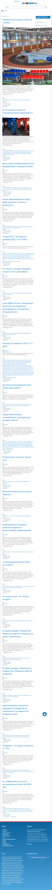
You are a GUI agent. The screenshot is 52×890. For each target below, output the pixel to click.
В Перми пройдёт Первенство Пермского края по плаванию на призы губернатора (17, 634)
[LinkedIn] (29, 3)
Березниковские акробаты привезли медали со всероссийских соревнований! (16, 528)
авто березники (10, 257)
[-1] (3, 570)
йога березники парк (24, 620)
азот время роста (27, 254)
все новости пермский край (23, 253)
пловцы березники (6, 189)
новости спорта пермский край (23, 771)
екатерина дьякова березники (16, 882)
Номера (14, 865)
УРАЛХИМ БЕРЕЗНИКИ (7, 150)
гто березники (23, 770)
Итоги (20, 860)
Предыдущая (6, 816)
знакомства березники (22, 256)
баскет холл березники (7, 481)
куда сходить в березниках (16, 366)
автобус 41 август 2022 (14, 870)
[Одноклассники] (25, 3)
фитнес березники (27, 515)
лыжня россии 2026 (11, 875)
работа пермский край (20, 368)
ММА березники (13, 226)
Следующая (13, 816)
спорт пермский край (22, 99)
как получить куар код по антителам (17, 372)
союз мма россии (11, 334)
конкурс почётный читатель (13, 860)
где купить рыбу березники (12, 862)
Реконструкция (21, 867)
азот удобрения (20, 441)
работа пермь (5, 368)
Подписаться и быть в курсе (38, 857)
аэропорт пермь (16, 360)
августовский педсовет (16, 877)
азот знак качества (10, 868)
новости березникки (11, 771)
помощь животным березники (13, 258)
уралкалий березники (17, 586)
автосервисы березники (13, 867)
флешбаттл (19, 863)
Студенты (22, 870)
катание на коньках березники (9, 404)
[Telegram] (36, 3)
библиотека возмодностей (7, 865)
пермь (17, 865)
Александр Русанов (16, 153)
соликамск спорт (11, 154)
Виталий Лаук (9, 153)
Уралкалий (19, 150)
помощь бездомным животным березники (21, 362)
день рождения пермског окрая (12, 858)
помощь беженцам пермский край (10, 364)
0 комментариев (6, 105)
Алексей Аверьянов (20, 187)
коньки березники (20, 404)
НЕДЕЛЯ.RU (5, 26)
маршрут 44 (13, 873)
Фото (9, 870)
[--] (15, 126)
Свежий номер (9, 261)
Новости (4, 102)
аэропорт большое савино (26, 360)
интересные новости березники (9, 253)
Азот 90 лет (14, 293)
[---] (3, 500)
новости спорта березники (15, 659)
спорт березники (13, 99)
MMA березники (5, 226)
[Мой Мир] (30, 3)
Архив (9, 857)
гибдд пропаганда (18, 374)
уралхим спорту (28, 187)
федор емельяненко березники (25, 443)
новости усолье (10, 772)
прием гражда (4, 857)
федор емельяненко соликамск (22, 444)
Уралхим (15, 150)
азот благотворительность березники (15, 370)
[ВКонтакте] (23, 3)
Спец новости (9, 191)
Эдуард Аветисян (25, 153)
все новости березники (25, 373)
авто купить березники (19, 257)
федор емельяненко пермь (8, 444)
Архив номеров (16, 261)
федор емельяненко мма (14, 445)
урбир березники (13, 857)
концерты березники (6, 361)
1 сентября (4, 868)
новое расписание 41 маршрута (8, 872)
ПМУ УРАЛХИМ (12, 187)
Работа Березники (30, 368)
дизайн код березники (7, 360)
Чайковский (10, 808)
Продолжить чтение (7, 94)
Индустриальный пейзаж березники (10, 365)
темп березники (5, 99)
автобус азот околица (6, 883)
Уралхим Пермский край (17, 658)
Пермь (20, 865)
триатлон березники (24, 369)
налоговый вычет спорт (7, 515)
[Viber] (32, 3)
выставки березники (22, 364)
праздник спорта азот (7, 293)
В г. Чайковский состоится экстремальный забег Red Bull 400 (16, 784)
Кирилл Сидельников (22, 152)
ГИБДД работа (10, 374)
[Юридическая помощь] (41, 25)
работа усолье (12, 368)
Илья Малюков (29, 226)
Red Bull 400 (5, 808)
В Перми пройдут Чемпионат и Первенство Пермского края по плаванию (17, 671)
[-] (3, 210)
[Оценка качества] (40, 22)
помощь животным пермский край (19, 361)
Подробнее (29, 844)
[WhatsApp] (34, 3)
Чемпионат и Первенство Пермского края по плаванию (14, 695)
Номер (9, 873)
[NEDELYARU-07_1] (7, 351)
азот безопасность (11, 254)
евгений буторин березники (18, 735)
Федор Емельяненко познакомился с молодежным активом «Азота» (16, 417)
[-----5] (4, 425)
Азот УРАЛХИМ (5, 187)
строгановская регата (7, 586)
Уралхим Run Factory (26, 150)
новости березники (13, 152)
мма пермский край (21, 226)
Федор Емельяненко (13, 443)
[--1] (3, 277)
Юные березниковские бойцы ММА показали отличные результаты (16, 202)
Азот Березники (19, 254)
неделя (29, 189)
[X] (27, 3)
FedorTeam (22, 445)
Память (18, 857)
